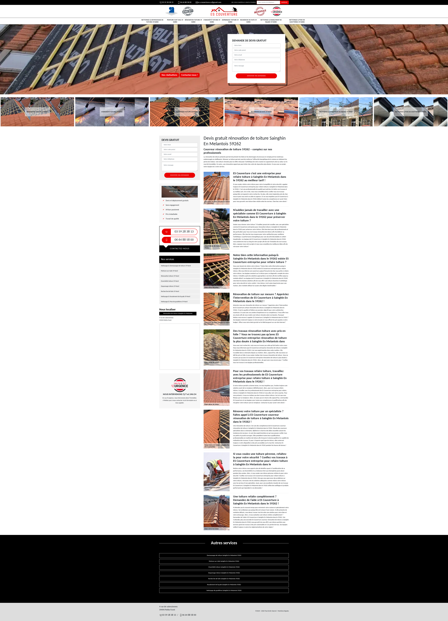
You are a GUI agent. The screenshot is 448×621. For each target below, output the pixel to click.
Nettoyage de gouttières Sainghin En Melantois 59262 (224, 590)
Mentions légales (283, 611)
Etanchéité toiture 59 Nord (212, 21)
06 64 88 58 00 (185, 2)
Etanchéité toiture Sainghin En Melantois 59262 (224, 567)
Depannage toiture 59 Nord (230, 21)
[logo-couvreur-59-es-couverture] (224, 11)
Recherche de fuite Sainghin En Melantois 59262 (224, 579)
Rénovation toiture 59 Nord (193, 21)
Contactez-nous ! (189, 75)
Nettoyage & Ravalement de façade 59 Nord (271, 21)
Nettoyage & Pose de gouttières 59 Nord (297, 21)
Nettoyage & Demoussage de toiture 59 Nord (152, 21)
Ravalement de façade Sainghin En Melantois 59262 (224, 585)
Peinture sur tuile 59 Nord (175, 21)
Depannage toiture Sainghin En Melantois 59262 (224, 573)
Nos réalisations (169, 75)
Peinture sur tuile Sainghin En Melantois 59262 (224, 561)
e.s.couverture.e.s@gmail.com (209, 2)
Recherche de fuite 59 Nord (248, 21)
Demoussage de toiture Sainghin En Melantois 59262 (224, 555)
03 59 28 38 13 (167, 2)
